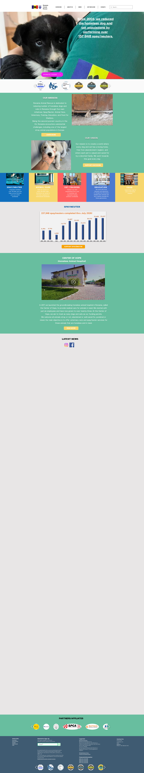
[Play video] (73, 282)
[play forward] (109, 85)
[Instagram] (66, 345)
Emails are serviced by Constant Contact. (47, 759)
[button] (40, 85)
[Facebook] (71, 345)
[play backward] (35, 85)
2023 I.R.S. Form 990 (83, 760)
